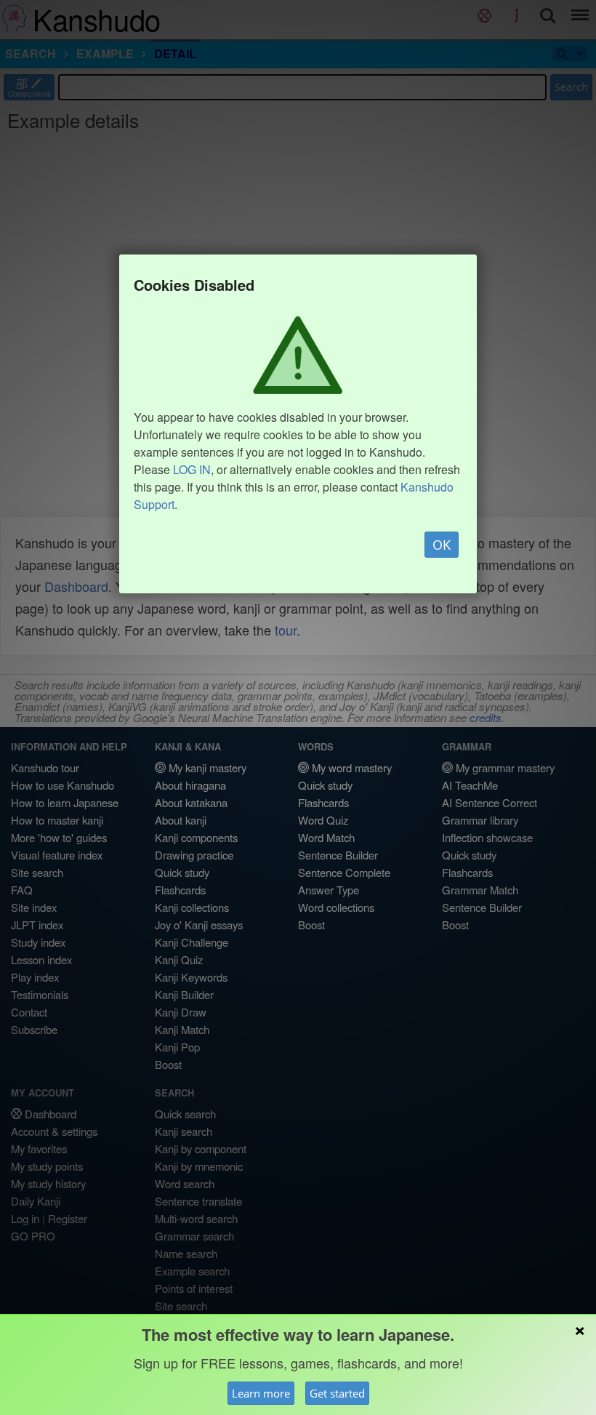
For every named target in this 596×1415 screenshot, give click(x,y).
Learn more (261, 1393)
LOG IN (192, 469)
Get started (337, 1393)
